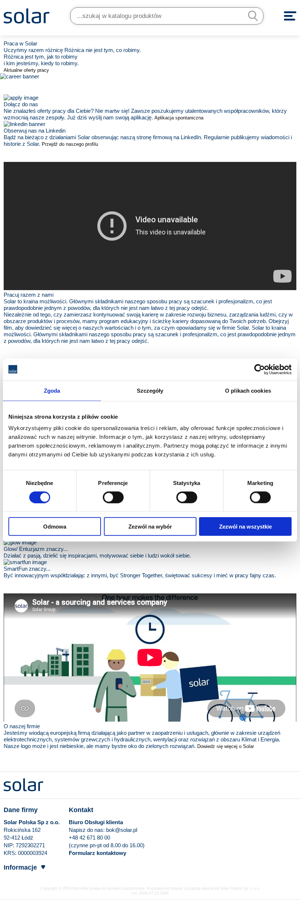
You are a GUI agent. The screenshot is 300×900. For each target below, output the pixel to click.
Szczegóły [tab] (150, 390)
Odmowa (54, 526)
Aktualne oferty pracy (26, 70)
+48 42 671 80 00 (89, 837)
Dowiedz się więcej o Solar (225, 746)
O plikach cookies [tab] (248, 390)
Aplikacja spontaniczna (178, 118)
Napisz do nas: (87, 830)
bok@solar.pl (121, 830)
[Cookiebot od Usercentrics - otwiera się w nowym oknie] (260, 369)
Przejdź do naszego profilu (70, 144)
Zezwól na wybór (150, 526)
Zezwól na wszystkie (245, 526)
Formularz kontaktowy (97, 853)
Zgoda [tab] (52, 390)
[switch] (113, 497)
